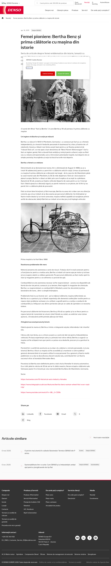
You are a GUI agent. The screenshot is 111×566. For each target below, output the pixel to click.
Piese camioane (51, 502)
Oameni (4, 498)
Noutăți (87, 2)
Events (81, 450)
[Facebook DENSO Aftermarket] (89, 538)
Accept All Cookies (63, 73)
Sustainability (95, 464)
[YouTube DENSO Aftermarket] (77, 538)
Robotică (27, 505)
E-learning (95, 3)
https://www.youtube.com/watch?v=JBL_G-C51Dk (41, 392)
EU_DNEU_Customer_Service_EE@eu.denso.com (19, 540)
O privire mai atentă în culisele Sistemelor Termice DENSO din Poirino (50, 451)
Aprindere (19, 554)
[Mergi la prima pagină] (2, 18)
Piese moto (50, 498)
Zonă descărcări (78, 3)
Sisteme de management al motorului (60, 554)
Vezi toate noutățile (101, 437)
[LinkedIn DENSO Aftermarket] (83, 538)
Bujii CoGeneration (30, 513)
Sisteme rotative (80, 554)
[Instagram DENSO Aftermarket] (95, 538)
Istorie (4, 502)
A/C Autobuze (29, 509)
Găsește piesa (62, 10)
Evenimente (94, 498)
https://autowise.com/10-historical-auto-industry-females (44, 379)
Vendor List (29, 68)
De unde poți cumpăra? (100, 10)
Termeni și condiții (75, 562)
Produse (75, 10)
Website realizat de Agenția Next (97, 562)
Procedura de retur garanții (11, 525)
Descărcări (71, 498)
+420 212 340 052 (8, 536)
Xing (28, 420)
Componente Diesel (31, 554)
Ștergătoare (92, 554)
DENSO (11, 10)
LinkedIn (30, 414)
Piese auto (49, 495)
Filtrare (42, 554)
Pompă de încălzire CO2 (32, 502)
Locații (4, 505)
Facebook (48, 414)
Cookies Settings (48, 73)
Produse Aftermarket (31, 495)
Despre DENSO (36, 30)
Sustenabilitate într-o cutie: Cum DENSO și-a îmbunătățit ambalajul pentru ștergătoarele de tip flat (50, 465)
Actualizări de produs (53, 505)
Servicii (84, 10)
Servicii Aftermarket (31, 498)
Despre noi (49, 10)
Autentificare (104, 2)
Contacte (5, 509)
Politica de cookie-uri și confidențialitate (53, 562)
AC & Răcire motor (8, 554)
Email (64, 414)
